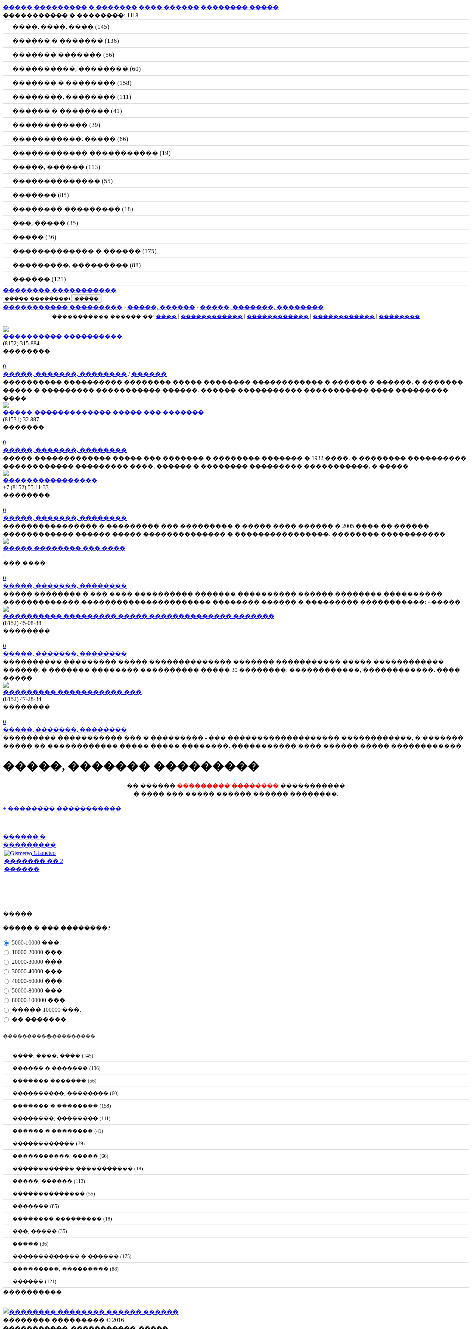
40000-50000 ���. (37, 981)
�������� (399, 316)
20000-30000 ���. (37, 962)
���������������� (50, 480)
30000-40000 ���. (37, 971)
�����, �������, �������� (65, 374)
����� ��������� (45, 7)
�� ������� (38, 1019)
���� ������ (169, 7)
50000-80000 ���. (37, 990)
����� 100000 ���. (45, 1010)
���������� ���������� (62, 336)
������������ (212, 316)
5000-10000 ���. (35, 942)
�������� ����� (240, 7)
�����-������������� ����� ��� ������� (103, 412)
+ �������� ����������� (62, 808)
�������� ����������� (60, 290)
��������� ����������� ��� (72, 692)
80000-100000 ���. (38, 1000)
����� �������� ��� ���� (64, 548)
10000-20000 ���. (37, 952)
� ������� (112, 7)
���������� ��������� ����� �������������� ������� (138, 616)
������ (149, 374)
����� (86, 298)
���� (166, 316)
